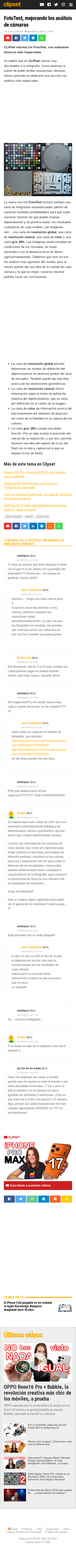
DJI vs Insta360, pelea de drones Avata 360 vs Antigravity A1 (47, 1426)
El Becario (24, 657)
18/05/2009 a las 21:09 (31, 727)
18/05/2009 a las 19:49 (27, 698)
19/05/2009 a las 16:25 (27, 931)
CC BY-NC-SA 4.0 (39, 1538)
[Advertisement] (38, 114)
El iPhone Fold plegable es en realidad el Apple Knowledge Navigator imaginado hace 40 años (28, 1306)
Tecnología (43, 516)
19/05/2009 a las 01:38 (27, 818)
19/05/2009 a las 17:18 (27, 1015)
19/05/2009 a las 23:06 (27, 1042)
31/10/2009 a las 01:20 (27, 1073)
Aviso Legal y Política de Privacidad (38, 1530)
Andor (21, 813)
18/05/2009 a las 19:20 (27, 662)
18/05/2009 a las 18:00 (27, 560)
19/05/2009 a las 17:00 (31, 952)
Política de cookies (56, 1531)
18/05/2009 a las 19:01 (31, 594)
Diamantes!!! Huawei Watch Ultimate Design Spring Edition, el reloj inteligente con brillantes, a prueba (49, 1460)
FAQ (39, 1528)
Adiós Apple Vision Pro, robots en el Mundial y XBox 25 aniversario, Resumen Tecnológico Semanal (48, 1477)
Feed (14, 1528)
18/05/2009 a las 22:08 (27, 786)
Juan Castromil (15, 31)
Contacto (27, 1528)
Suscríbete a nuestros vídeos (30, 1185)
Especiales (52, 1528)
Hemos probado (13, 516)
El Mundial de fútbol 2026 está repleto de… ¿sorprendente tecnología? (50, 1491)
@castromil (33, 31)
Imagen (29, 516)
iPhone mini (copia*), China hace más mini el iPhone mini (50, 1443)
